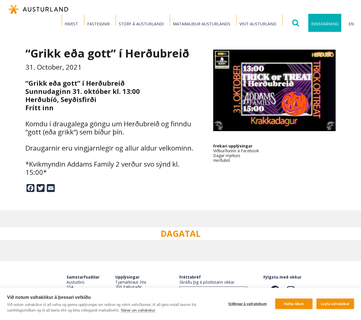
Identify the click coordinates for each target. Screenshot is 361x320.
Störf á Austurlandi (141, 24)
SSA (70, 287)
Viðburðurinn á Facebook (236, 150)
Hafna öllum (294, 304)
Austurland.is (38, 9)
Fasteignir (98, 24)
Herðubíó (221, 160)
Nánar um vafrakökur (138, 310)
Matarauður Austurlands (201, 24)
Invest (71, 24)
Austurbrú (75, 282)
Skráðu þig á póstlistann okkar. (207, 282)
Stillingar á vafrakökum (247, 304)
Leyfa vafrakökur (335, 304)
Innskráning (324, 24)
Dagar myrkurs (226, 155)
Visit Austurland (257, 24)
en (351, 24)
